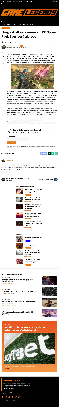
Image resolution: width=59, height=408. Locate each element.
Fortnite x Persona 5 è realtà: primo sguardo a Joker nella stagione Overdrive (32, 261)
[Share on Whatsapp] (8, 42)
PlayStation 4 (15, 121)
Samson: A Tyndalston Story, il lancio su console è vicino (21, 291)
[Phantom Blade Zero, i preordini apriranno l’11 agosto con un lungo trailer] (19, 223)
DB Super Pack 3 (32, 123)
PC (43, 123)
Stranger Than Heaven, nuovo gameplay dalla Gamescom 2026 (17, 280)
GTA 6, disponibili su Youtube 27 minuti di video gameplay (18, 313)
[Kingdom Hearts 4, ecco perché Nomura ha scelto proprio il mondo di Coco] (19, 191)
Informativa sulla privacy (12, 147)
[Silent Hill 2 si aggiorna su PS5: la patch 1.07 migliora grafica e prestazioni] (19, 252)
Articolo (7, 324)
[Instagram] (9, 396)
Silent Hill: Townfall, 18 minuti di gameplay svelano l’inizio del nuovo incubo (32, 206)
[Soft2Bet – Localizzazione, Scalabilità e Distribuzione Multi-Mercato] (29, 348)
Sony (39, 123)
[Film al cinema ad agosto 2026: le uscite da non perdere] (19, 239)
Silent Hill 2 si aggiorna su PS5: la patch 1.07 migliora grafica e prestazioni (33, 252)
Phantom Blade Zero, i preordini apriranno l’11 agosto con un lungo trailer (33, 223)
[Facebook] (2, 396)
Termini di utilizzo (23, 146)
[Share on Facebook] (2, 42)
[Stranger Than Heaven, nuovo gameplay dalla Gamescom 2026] (49, 280)
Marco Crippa (10, 46)
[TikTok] (12, 396)
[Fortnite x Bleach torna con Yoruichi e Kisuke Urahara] (19, 246)
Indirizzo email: (11, 136)
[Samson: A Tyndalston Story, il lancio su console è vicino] (49, 291)
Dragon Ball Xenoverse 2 (35, 121)
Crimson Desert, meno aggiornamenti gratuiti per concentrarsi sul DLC (19, 302)
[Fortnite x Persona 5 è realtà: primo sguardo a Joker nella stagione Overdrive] (19, 261)
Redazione (7, 368)
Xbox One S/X (23, 121)
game (47, 123)
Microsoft (53, 123)
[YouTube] (5, 396)
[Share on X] (5, 42)
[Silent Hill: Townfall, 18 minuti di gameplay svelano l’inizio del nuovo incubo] (19, 206)
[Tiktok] (19, 396)
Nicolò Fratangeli (6, 283)
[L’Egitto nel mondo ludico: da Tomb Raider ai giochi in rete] (19, 199)
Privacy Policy (20, 1)
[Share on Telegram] (10, 42)
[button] (55, 1)
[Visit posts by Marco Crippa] (3, 160)
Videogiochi (6, 28)
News (22, 46)
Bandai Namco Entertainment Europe (17, 123)
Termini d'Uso (29, 1)
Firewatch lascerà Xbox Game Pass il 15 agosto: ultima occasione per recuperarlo (32, 214)
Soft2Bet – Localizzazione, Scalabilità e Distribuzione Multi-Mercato (26, 328)
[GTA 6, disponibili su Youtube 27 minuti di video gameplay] (49, 313)
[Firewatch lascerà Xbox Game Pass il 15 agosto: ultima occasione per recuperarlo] (19, 215)
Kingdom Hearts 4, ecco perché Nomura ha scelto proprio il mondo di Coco (33, 191)
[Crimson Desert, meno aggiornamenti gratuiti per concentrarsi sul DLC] (49, 302)
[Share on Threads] (13, 42)
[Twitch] (15, 396)
